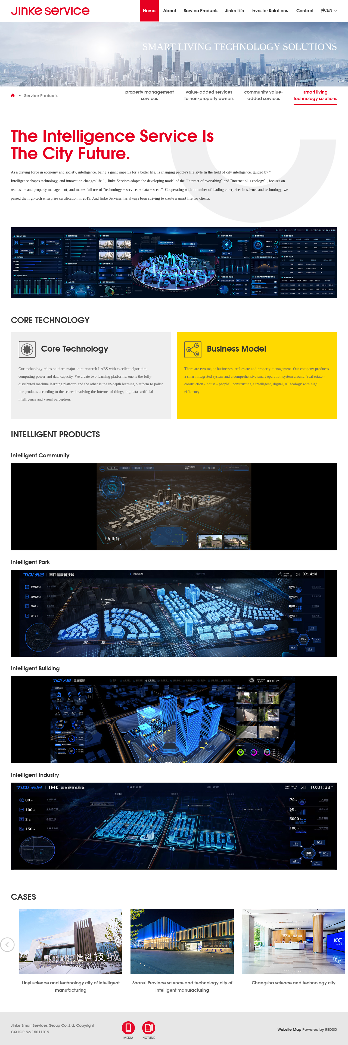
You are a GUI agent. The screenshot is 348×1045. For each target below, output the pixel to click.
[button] (7, 944)
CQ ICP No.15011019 (30, 1032)
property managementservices (149, 95)
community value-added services (263, 95)
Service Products (41, 95)
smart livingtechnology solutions (315, 95)
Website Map (289, 1029)
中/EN (326, 10)
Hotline (148, 1038)
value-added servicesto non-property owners (209, 95)
